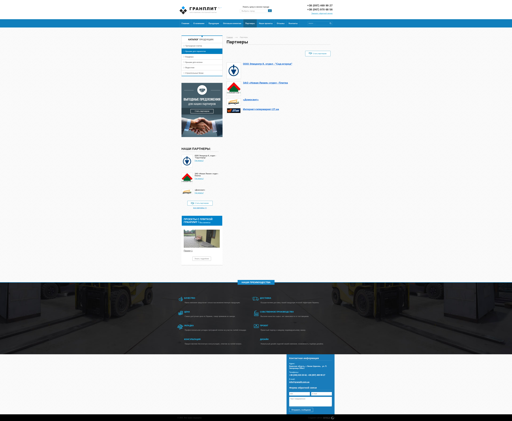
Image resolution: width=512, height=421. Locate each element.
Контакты (293, 23)
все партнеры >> (200, 208)
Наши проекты (266, 23)
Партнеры (250, 23)
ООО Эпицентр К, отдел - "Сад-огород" (267, 63)
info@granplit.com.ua (299, 382)
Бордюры (189, 57)
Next (219, 245)
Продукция (214, 23)
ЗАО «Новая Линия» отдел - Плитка (265, 82)
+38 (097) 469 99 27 (320, 5)
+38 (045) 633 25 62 (298, 375)
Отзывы (281, 23)
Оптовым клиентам (232, 23)
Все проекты (204, 222)
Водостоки (189, 67)
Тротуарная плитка (193, 46)
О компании (198, 23)
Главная (185, 23)
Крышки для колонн (194, 62)
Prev (185, 245)
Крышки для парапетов (195, 51)
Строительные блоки (194, 73)
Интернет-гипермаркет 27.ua (261, 109)
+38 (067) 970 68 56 (320, 9)
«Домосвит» (251, 99)
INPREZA (327, 418)
